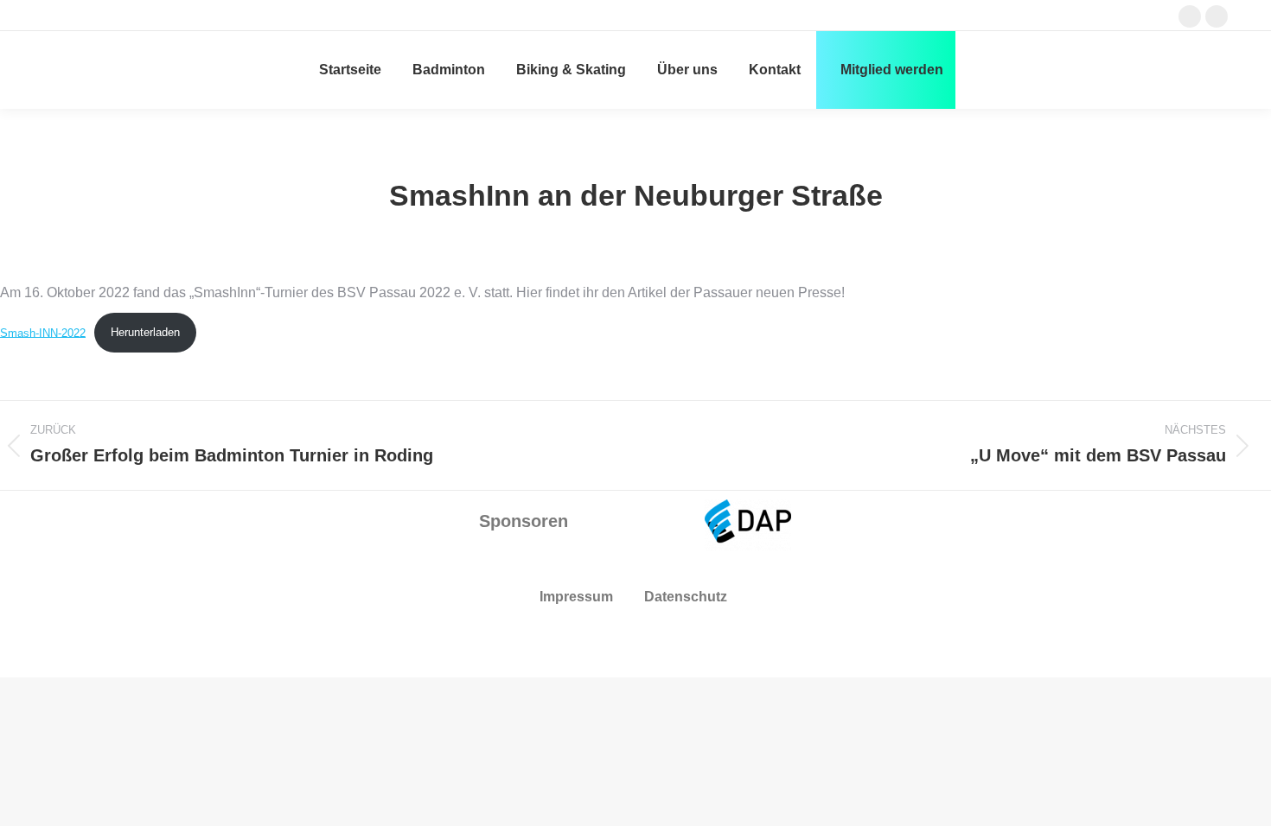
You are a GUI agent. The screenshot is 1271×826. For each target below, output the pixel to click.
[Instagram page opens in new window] (1216, 16)
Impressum (576, 596)
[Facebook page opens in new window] (1189, 16)
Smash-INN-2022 (43, 332)
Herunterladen (145, 332)
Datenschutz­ (685, 596)
